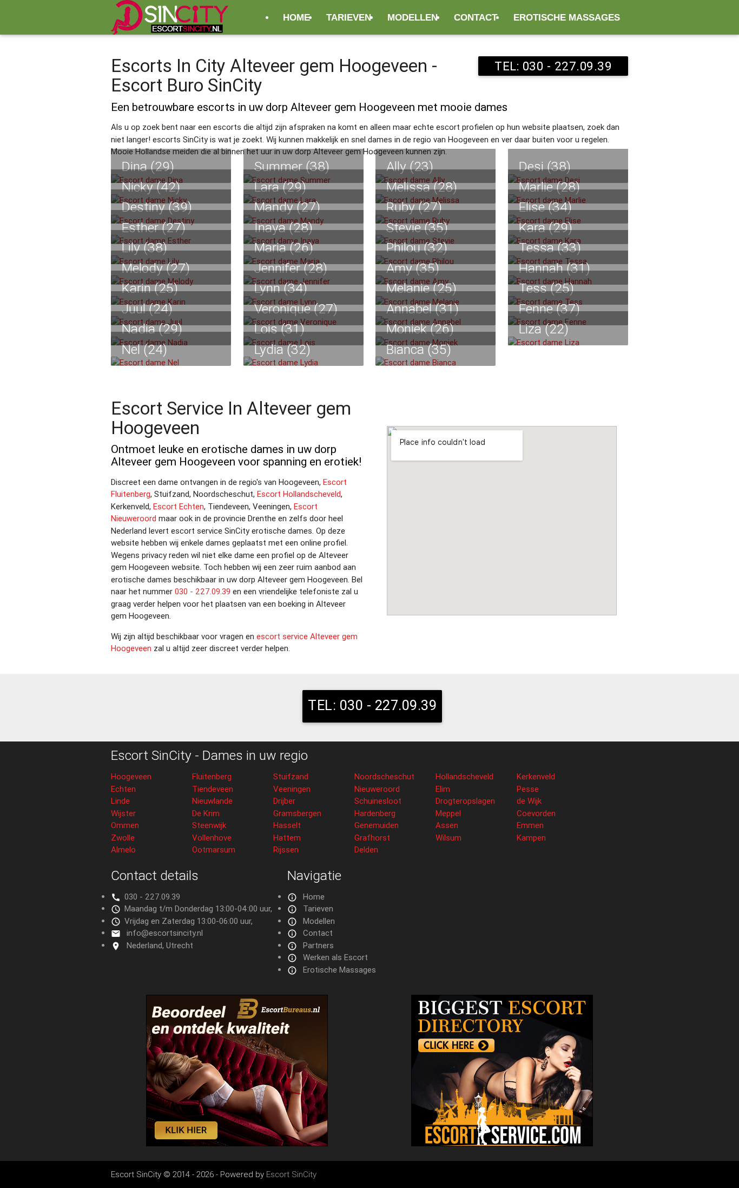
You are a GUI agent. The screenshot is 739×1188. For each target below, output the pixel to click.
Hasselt (287, 825)
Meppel (448, 813)
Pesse (528, 789)
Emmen (530, 825)
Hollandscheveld (464, 776)
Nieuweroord (377, 789)
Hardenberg (374, 813)
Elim (443, 789)
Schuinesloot (377, 801)
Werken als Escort (335, 957)
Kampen (531, 837)
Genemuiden (376, 825)
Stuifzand (290, 776)
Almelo (123, 849)
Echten (123, 789)
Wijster (123, 813)
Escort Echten (178, 506)
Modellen (412, 17)
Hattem (287, 837)
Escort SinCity (291, 1174)
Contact (475, 17)
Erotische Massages (566, 17)
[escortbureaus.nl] (237, 1143)
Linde (120, 801)
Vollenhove (212, 837)
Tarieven (348, 17)
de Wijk (529, 801)
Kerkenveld (536, 776)
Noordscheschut (384, 776)
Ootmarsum (213, 849)
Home (296, 17)
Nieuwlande (212, 801)
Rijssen (286, 849)
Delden (366, 849)
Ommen (125, 825)
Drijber (284, 801)
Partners (318, 945)
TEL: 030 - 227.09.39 (553, 66)
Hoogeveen (131, 776)
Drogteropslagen (465, 801)
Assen (447, 825)
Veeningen (292, 789)
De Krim (206, 813)
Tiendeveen (212, 789)
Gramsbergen (297, 813)
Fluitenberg (212, 776)
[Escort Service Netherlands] (502, 1143)
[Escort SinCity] (169, 23)
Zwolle (123, 837)
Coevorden (536, 813)
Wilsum (448, 837)
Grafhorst (372, 837)
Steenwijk (209, 825)
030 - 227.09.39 (202, 591)
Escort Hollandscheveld (299, 494)
